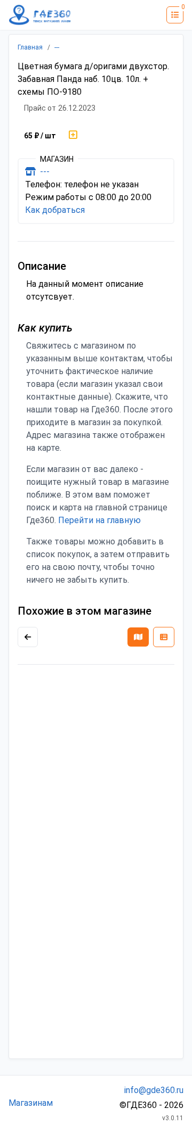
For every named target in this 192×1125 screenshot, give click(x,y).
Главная (30, 47)
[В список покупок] (73, 135)
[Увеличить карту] (28, 637)
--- (56, 47)
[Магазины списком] (163, 637)
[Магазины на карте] (138, 637)
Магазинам (31, 1103)
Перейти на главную (99, 520)
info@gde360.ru (153, 1090)
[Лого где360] (40, 15)
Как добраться (55, 210)
